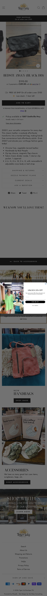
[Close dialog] (45, 283)
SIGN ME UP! (35, 301)
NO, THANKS (35, 305)
